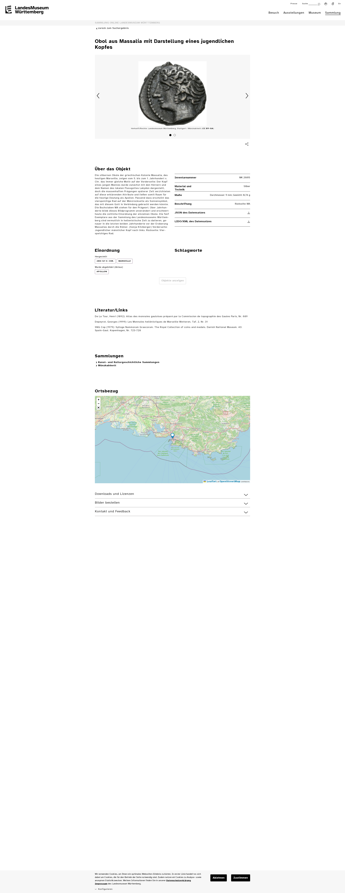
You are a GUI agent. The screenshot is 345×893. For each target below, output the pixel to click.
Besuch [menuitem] (273, 12)
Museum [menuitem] (315, 12)
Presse (294, 4)
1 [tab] (170, 135)
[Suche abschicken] (319, 4)
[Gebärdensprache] (332, 3)
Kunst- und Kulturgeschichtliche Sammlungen (128, 362)
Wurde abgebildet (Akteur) (109, 267)
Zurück (98, 95)
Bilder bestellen (107, 502)
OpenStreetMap (230, 481)
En (339, 4)
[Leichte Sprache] (325, 3)
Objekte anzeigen (172, 280)
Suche (305, 4)
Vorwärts (247, 95)
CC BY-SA (208, 129)
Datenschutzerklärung (178, 880)
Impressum (101, 884)
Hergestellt (101, 257)
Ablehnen (219, 878)
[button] (172, 436)
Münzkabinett (107, 365)
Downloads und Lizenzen (114, 494)
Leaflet (211, 481)
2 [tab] (175, 135)
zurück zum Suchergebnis (113, 28)
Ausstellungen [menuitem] (293, 12)
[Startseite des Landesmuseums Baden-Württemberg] (27, 11)
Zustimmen (240, 878)
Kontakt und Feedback (112, 511)
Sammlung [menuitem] (333, 12)
